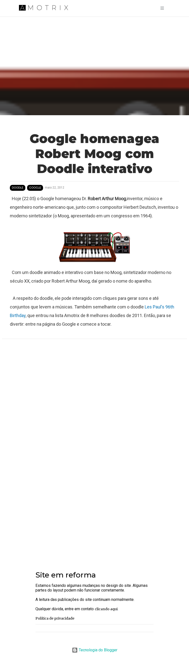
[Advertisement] (94, 520)
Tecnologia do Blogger (97, 650)
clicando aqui (106, 609)
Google (35, 187)
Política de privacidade (54, 618)
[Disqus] (94, 408)
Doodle (17, 187)
